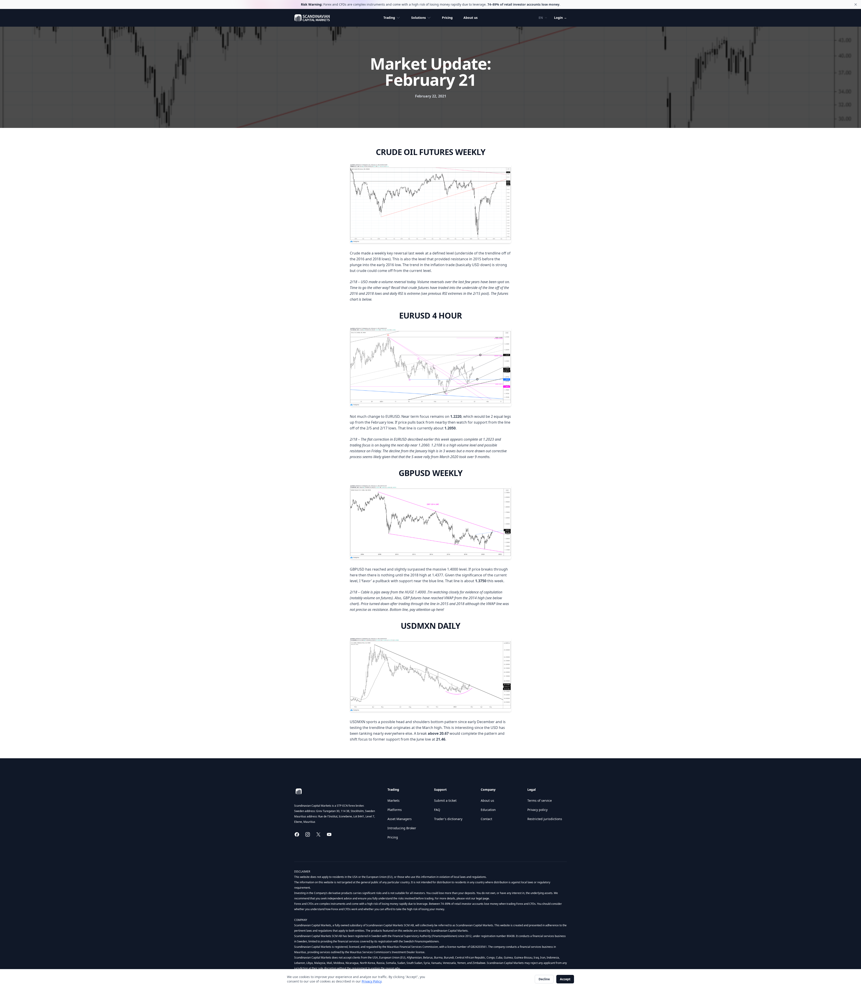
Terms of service (539, 800)
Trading (389, 17)
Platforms (394, 810)
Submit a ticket (445, 800)
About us (470, 17)
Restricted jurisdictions (544, 819)
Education (488, 810)
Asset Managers (399, 819)
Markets (393, 800)
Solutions (418, 17)
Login (560, 17)
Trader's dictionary (448, 819)
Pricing (447, 17)
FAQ (437, 810)
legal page (482, 898)
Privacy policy (537, 810)
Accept (565, 979)
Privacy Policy (371, 981)
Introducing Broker (401, 828)
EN (541, 17)
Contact (486, 819)
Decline (544, 979)
